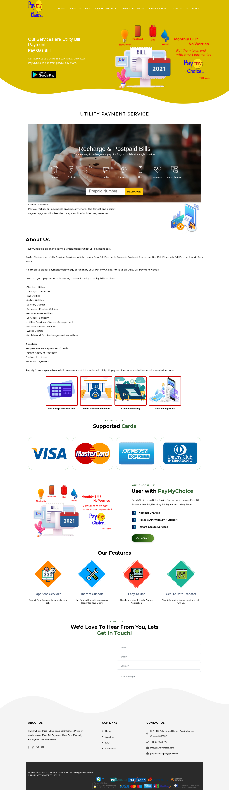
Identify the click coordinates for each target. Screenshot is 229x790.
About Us (75, 8)
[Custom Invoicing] (130, 391)
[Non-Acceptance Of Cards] (62, 391)
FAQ (87, 8)
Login (195, 8)
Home (61, 8)
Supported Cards (105, 8)
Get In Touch (142, 538)
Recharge (134, 191)
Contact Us (181, 8)
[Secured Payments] (165, 391)
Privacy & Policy (159, 8)
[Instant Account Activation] (96, 391)
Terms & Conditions (132, 8)
